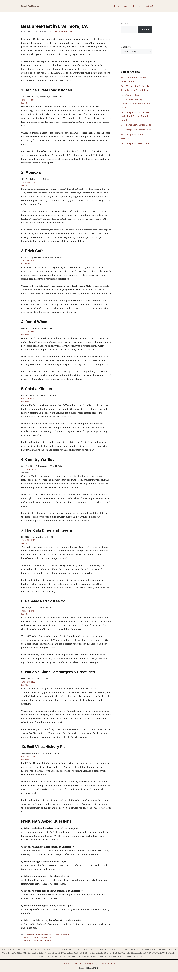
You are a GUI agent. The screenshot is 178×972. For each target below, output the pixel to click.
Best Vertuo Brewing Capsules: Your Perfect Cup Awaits (135, 103)
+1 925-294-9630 (28, 469)
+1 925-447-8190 (28, 331)
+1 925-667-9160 (28, 261)
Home (116, 6)
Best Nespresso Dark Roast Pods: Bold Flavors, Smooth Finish (135, 116)
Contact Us (149, 6)
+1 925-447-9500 (28, 100)
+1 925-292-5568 (28, 182)
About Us (136, 6)
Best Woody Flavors (131, 94)
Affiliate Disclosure (107, 963)
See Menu (25, 103)
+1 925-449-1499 (28, 756)
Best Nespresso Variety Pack (136, 129)
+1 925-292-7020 (28, 398)
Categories (126, 46)
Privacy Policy (91, 963)
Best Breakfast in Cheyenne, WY (38, 937)
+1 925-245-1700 (28, 611)
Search (124, 23)
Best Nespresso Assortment (135, 143)
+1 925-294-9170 (28, 540)
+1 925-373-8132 (28, 682)
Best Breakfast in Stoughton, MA (38, 940)
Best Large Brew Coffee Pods (136, 124)
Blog (125, 6)
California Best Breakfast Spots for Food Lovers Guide (47, 935)
